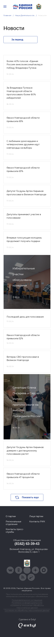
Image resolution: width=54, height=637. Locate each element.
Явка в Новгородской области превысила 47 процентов (23, 475)
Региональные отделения (13, 523)
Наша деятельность (24, 15)
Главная (7, 15)
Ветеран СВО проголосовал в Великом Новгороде (23, 359)
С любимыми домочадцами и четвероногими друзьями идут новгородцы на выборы (23, 144)
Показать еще (30, 497)
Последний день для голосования (25, 316)
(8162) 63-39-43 (27, 544)
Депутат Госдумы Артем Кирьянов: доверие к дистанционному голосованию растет (25, 450)
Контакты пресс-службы (15, 530)
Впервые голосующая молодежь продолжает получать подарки (24, 239)
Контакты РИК (37, 521)
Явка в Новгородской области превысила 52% (23, 337)
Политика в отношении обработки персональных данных (27, 606)
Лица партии (36, 516)
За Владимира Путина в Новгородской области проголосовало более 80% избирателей (21, 92)
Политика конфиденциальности (27, 603)
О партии (11, 516)
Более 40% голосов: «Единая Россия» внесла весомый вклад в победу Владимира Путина (24, 64)
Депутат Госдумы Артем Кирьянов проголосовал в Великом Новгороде (26, 193)
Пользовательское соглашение (27, 600)
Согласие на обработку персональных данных (27, 610)
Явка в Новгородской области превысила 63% (23, 169)
